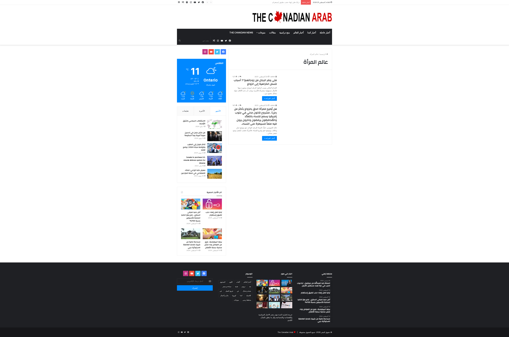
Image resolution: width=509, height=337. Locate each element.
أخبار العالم (298, 33)
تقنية (236, 286)
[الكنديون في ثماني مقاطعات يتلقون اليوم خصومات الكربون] (262, 297)
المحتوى (222, 282)
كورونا (234, 295)
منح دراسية (284, 33)
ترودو (243, 286)
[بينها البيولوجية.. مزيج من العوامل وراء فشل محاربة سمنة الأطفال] (212, 233)
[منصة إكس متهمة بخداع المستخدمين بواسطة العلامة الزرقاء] (286, 305)
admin (272, 77)
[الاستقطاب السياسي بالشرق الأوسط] (214, 124)
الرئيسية (323, 54)
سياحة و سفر (227, 286)
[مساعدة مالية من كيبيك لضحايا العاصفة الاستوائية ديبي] (190, 233)
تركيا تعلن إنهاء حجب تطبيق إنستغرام (214, 214)
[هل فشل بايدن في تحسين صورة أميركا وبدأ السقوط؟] (214, 136)
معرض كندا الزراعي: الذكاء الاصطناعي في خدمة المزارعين (193, 172)
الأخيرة (202, 111)
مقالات (272, 33)
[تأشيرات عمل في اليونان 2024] (262, 305)
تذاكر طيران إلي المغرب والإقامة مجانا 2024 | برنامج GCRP (194, 147)
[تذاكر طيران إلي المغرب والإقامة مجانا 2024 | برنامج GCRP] (214, 148)
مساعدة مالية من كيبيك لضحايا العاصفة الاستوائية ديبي (191, 244)
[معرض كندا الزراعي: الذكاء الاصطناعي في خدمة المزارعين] (214, 174)
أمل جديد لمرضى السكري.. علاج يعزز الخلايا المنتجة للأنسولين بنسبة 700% (272, 2)
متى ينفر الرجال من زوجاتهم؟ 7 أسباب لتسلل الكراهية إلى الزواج (255, 82)
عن (238, 291)
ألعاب (238, 282)
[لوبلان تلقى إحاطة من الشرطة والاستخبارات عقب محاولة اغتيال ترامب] (274, 297)
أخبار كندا (311, 33)
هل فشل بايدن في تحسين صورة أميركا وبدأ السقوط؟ (194, 134)
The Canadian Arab (285, 332)
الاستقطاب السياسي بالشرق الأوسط (194, 122)
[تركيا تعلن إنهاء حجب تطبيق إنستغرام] (212, 204)
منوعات (261, 33)
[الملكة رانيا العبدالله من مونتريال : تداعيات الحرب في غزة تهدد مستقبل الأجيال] (286, 283)
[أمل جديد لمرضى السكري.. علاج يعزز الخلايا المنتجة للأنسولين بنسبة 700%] (190, 204)
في (221, 291)
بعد (250, 286)
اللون (230, 282)
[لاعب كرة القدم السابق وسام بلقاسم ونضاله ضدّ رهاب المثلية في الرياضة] (286, 297)
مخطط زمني (247, 300)
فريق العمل (229, 291)
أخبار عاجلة (325, 33)
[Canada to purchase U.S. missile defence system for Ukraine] (214, 161)
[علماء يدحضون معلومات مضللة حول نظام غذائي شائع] (274, 305)
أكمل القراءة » (269, 98)
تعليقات (185, 111)
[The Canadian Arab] (292, 16)
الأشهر (218, 111)
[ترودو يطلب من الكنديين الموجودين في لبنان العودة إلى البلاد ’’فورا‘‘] (262, 290)
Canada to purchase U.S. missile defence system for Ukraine (194, 160)
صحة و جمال (247, 291)
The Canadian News (241, 33)
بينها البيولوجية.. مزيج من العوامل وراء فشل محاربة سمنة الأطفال (213, 244)
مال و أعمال (224, 295)
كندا (241, 295)
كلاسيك (248, 295)
